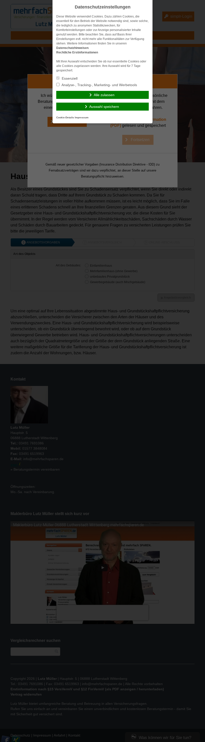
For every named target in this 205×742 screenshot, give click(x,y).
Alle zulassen (104, 95)
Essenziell (69, 78)
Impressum (81, 117)
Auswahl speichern (104, 107)
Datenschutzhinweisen (72, 48)
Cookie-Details (65, 117)
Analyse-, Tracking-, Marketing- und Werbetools (99, 85)
